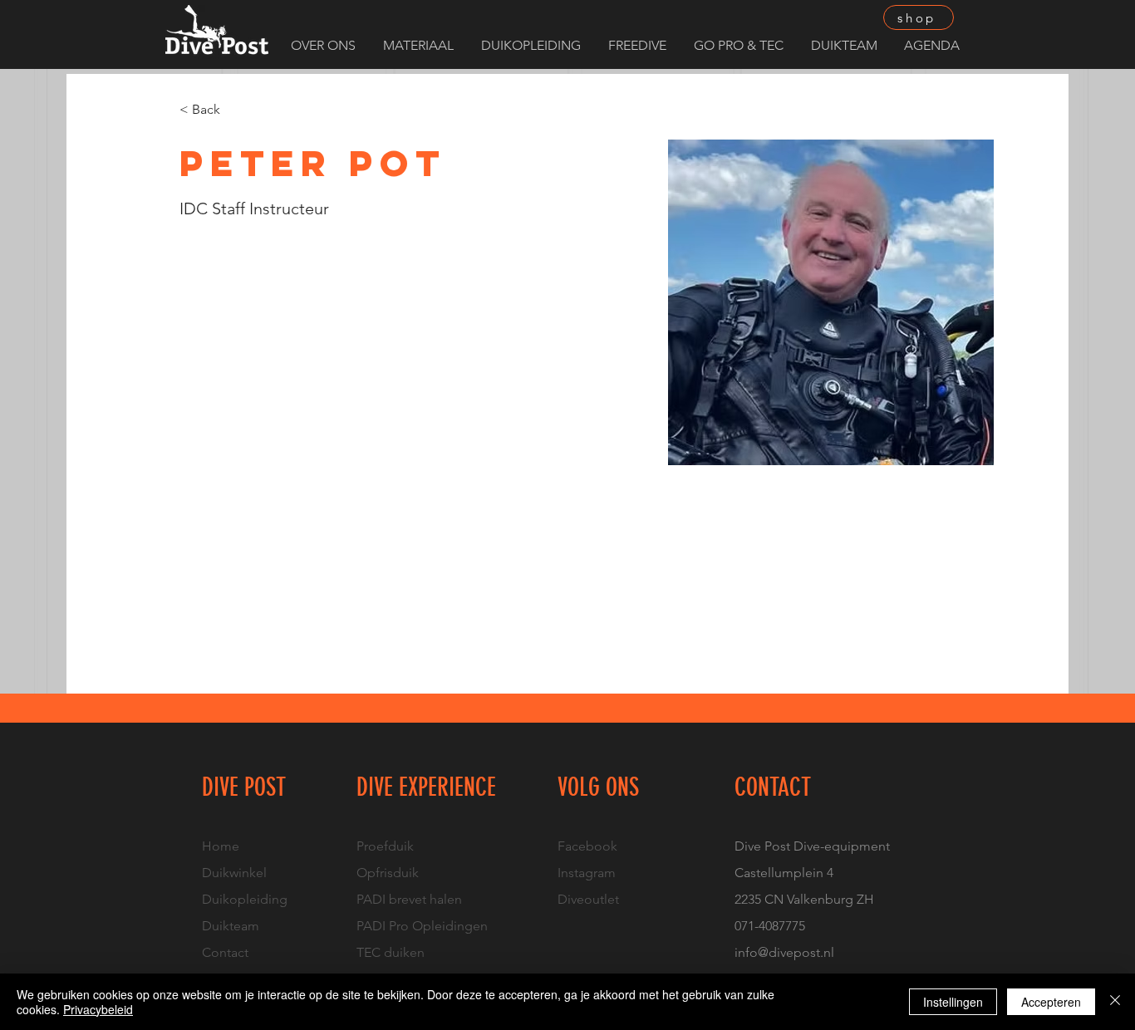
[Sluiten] (1115, 1002)
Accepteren (1051, 1001)
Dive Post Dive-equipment (812, 846)
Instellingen (953, 1001)
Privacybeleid (98, 1009)
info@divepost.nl (784, 952)
